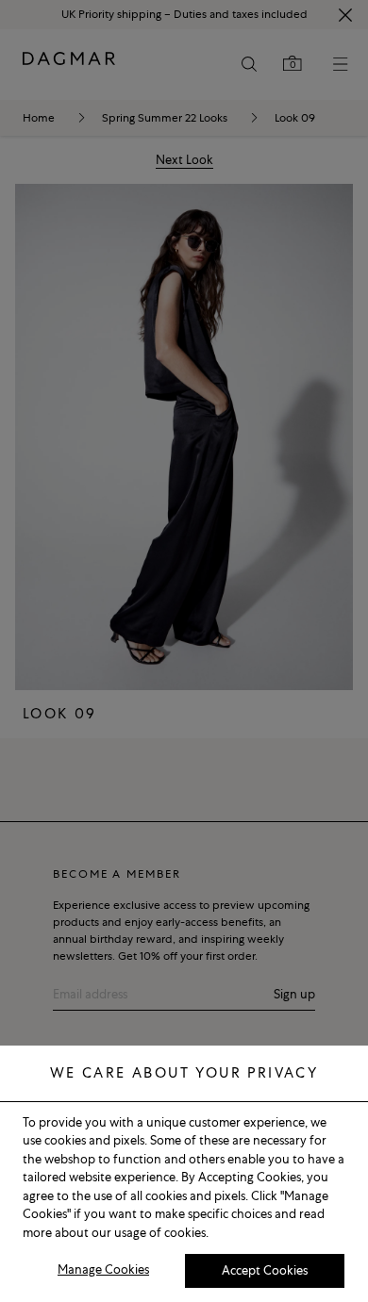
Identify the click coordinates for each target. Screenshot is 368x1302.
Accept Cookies (265, 1270)
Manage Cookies (103, 1269)
